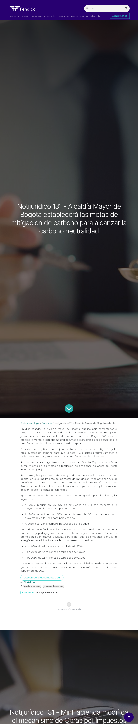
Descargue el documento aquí (42, 577)
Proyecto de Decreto (53, 586)
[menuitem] (12, 16)
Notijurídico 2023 (32, 586)
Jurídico (47, 423)
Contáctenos (119, 15)
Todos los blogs (29, 423)
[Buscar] (126, 8)
